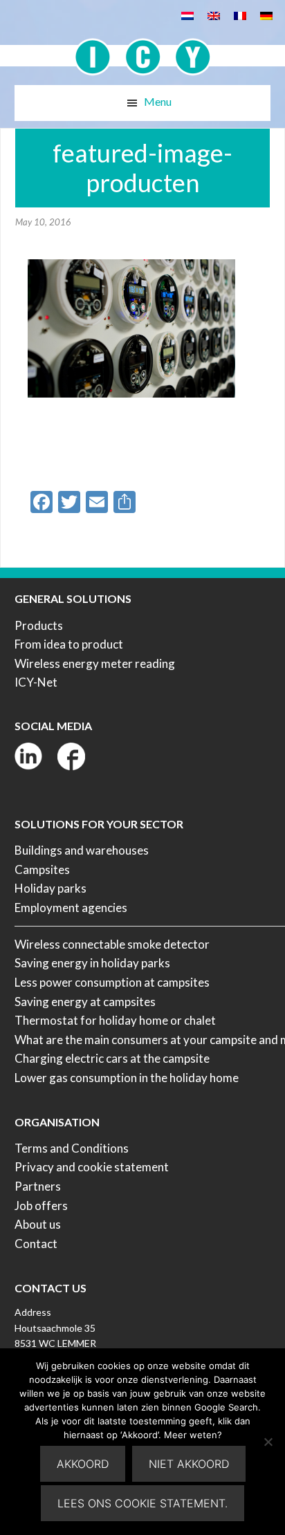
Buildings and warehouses (82, 850)
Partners (38, 1186)
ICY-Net (36, 682)
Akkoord (83, 1464)
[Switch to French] (240, 15)
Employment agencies (71, 907)
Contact (36, 1243)
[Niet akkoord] (268, 1442)
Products (39, 625)
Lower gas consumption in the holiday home (127, 1077)
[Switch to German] (266, 15)
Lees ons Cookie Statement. (142, 1503)
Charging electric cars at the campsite (112, 1058)
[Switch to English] (214, 15)
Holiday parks (50, 888)
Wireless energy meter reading (95, 663)
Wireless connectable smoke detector (112, 944)
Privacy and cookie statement (92, 1167)
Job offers (41, 1205)
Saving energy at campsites (85, 1001)
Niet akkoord (189, 1464)
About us (38, 1224)
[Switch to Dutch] (187, 15)
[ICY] (143, 49)
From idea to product (69, 644)
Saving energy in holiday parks (92, 963)
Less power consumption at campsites (112, 982)
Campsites (42, 869)
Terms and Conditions (72, 1148)
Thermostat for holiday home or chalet (115, 1020)
